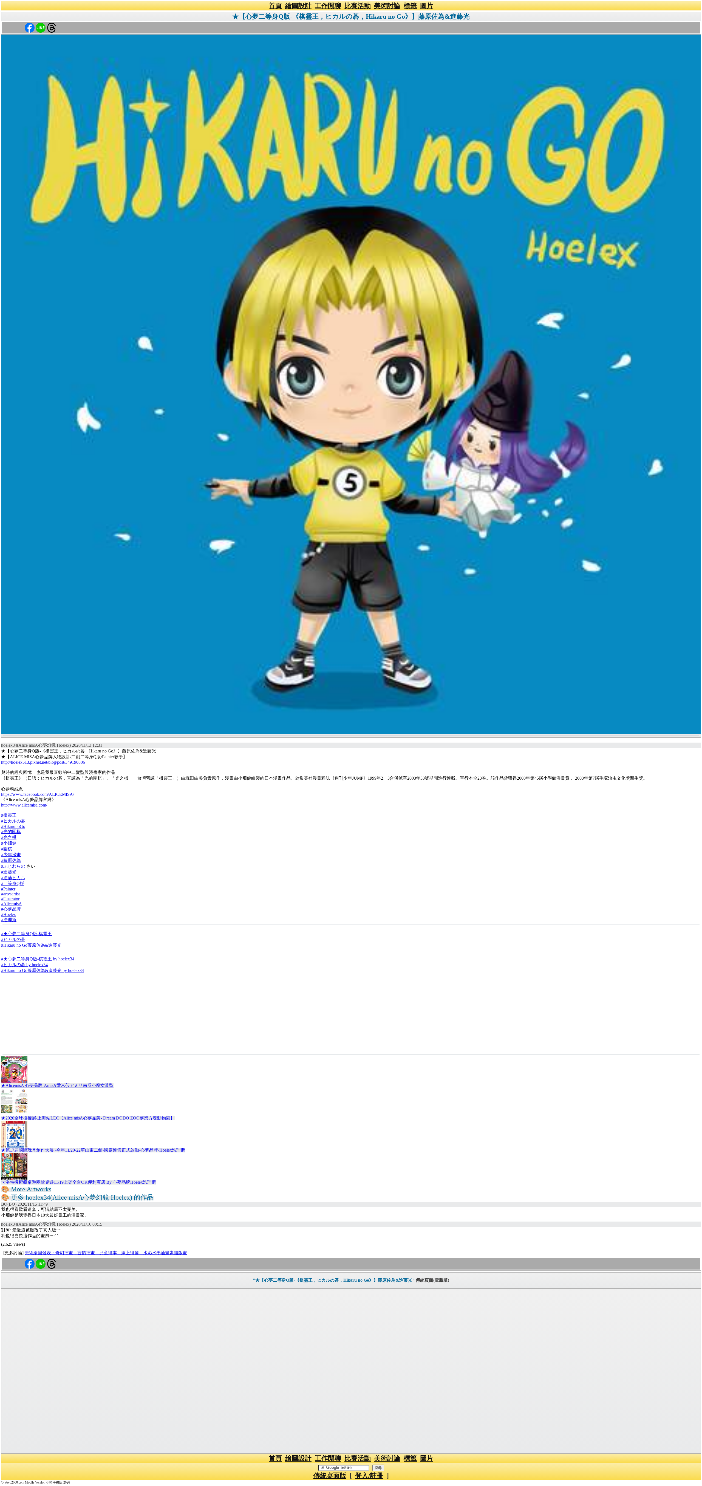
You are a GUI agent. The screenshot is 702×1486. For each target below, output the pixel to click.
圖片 (426, 5)
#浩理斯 (8, 919)
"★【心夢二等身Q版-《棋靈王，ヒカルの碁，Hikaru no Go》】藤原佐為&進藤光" (334, 1280)
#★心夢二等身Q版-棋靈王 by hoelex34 (37, 959)
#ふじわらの (13, 866)
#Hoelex (8, 914)
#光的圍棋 (11, 831)
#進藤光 (8, 872)
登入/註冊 (369, 1475)
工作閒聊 (328, 5)
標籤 (410, 5)
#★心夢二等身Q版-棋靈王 (26, 933)
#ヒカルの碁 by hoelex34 (24, 964)
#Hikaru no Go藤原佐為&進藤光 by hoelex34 (42, 970)
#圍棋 (6, 849)
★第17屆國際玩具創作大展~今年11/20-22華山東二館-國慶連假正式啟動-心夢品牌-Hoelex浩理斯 (93, 1150)
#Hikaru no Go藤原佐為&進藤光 (31, 945)
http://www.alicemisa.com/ (24, 805)
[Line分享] (41, 27)
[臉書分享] (30, 27)
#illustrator (10, 898)
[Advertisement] (351, 1013)
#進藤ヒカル (13, 877)
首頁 (275, 5)
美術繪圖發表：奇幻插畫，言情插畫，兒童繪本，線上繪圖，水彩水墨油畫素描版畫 (106, 1252)
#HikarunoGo (13, 826)
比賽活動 (357, 5)
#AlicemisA (11, 903)
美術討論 (387, 5)
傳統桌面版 (329, 1475)
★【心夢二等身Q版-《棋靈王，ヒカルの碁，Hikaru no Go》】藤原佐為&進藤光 (351, 16)
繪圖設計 (298, 5)
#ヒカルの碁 (13, 821)
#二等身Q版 (12, 883)
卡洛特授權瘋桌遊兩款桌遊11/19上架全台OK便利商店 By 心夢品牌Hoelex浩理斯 (78, 1182)
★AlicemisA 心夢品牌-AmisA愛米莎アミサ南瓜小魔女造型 (57, 1085)
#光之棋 (8, 837)
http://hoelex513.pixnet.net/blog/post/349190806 (43, 762)
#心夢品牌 (11, 909)
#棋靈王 (8, 815)
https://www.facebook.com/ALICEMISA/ (37, 794)
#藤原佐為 (11, 860)
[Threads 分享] (51, 27)
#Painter (8, 889)
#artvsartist (10, 894)
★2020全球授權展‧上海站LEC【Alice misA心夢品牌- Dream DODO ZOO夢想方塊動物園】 (88, 1118)
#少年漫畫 (11, 854)
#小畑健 (8, 843)
